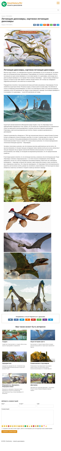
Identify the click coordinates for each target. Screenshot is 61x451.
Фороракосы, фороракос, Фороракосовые (10, 385)
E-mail (21, 403)
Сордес (4, 341)
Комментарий (5, 409)
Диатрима (33, 385)
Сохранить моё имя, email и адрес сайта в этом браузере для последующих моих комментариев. (27, 428)
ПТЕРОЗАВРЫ (9, 24)
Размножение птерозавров (39, 363)
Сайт (38, 403)
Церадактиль (6, 363)
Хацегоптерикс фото (37, 341)
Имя (3, 403)
